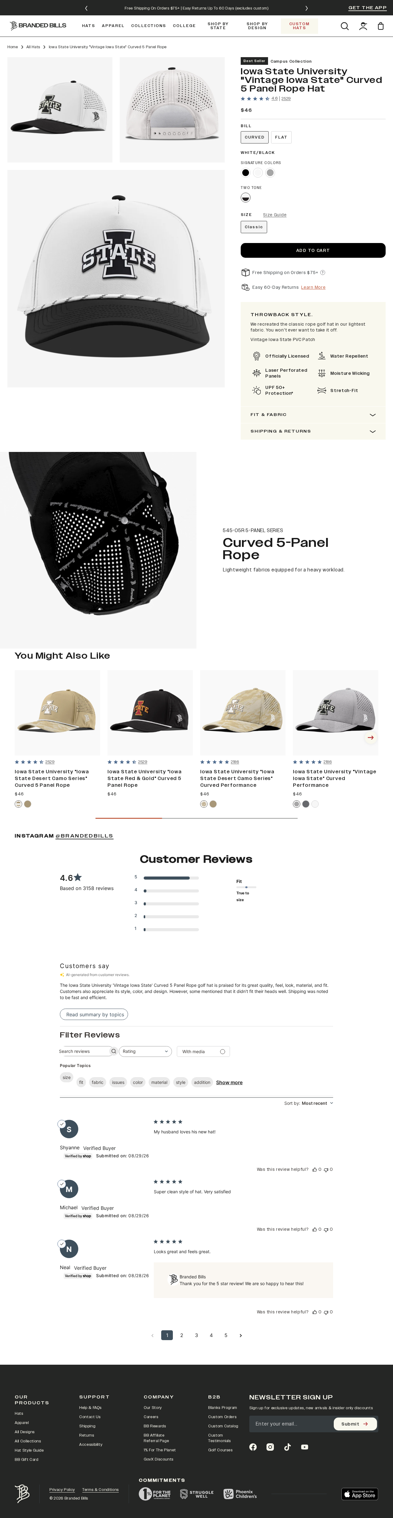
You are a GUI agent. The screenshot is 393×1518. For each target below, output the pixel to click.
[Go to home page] (22, 1494)
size (67, 1077)
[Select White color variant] (258, 173)
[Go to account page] (363, 26)
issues (118, 1082)
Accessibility (90, 1444)
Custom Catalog (223, 1426)
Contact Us (90, 1417)
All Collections (28, 1441)
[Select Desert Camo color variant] (204, 804)
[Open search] (344, 26)
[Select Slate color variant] (305, 804)
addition (202, 1082)
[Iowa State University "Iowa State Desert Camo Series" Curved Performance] (243, 712)
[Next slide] (306, 8)
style (180, 1082)
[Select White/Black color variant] (246, 197)
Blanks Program (222, 1407)
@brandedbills (85, 836)
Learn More (313, 287)
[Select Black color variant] (246, 173)
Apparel (22, 1423)
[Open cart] (382, 26)
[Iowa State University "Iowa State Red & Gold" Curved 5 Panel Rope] (150, 712)
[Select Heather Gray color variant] (270, 173)
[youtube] (304, 1447)
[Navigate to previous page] (152, 1335)
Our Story (153, 1407)
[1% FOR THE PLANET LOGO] (154, 1494)
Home (12, 47)
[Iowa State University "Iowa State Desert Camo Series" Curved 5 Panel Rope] (57, 712)
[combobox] (145, 1051)
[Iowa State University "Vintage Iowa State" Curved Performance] (335, 712)
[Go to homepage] (38, 26)
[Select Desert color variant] (27, 804)
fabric (97, 1082)
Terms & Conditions (100, 1490)
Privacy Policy (62, 1490)
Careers (151, 1417)
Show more (229, 1082)
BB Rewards (155, 1426)
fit (81, 1082)
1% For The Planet (160, 1450)
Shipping (87, 1426)
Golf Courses (220, 1450)
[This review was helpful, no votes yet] (315, 1169)
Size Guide (274, 215)
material (159, 1082)
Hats (19, 1413)
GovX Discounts (158, 1459)
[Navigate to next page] (241, 1335)
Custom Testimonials (219, 1438)
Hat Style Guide (29, 1450)
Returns (86, 1435)
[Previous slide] (86, 8)
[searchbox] (81, 1051)
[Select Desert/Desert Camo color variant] (18, 804)
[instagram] (270, 1447)
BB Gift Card (26, 1459)
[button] (59, 109)
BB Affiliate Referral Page (156, 1438)
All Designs (25, 1432)
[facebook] (253, 1447)
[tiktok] (287, 1447)
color (138, 1082)
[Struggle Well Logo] (197, 1494)
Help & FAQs (90, 1407)
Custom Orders (222, 1417)
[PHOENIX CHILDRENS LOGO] (240, 1494)
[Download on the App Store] (359, 1494)
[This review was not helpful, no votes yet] (326, 1169)
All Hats (33, 47)
